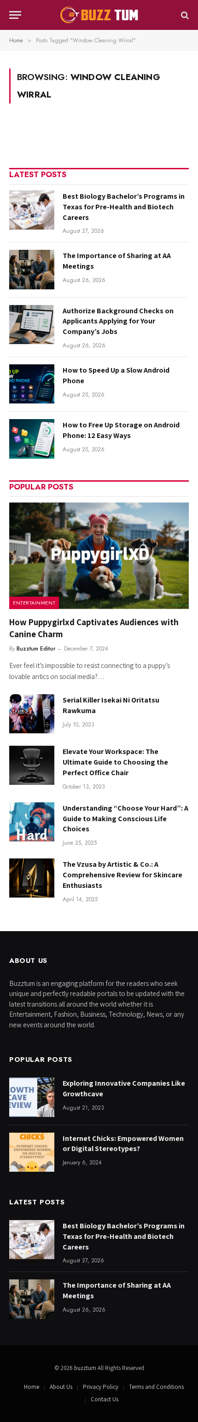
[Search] (184, 15)
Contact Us (104, 1399)
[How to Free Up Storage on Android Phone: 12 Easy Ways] (31, 438)
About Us (61, 1387)
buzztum (86, 1368)
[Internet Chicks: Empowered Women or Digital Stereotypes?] (31, 1152)
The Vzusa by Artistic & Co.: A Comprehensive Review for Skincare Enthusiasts (122, 874)
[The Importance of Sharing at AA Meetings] (31, 269)
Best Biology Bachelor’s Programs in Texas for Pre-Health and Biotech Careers (124, 206)
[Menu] (15, 15)
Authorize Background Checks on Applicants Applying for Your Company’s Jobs (118, 321)
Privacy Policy (100, 1387)
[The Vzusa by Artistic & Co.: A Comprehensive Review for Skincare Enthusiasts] (31, 878)
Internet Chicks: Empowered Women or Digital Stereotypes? (123, 1144)
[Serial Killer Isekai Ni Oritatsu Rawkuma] (31, 713)
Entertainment (34, 602)
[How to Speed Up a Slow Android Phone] (31, 383)
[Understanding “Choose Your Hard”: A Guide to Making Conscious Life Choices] (31, 821)
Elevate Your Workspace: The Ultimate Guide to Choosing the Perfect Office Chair (115, 762)
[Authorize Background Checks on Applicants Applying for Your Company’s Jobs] (31, 324)
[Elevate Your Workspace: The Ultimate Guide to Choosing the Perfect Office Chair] (31, 765)
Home (31, 1387)
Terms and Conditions (156, 1387)
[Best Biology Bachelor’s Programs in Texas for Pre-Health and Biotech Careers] (31, 210)
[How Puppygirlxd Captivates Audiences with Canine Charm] (99, 555)
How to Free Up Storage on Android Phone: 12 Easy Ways (121, 430)
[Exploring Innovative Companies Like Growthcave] (31, 1097)
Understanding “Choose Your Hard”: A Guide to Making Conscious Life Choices (125, 818)
